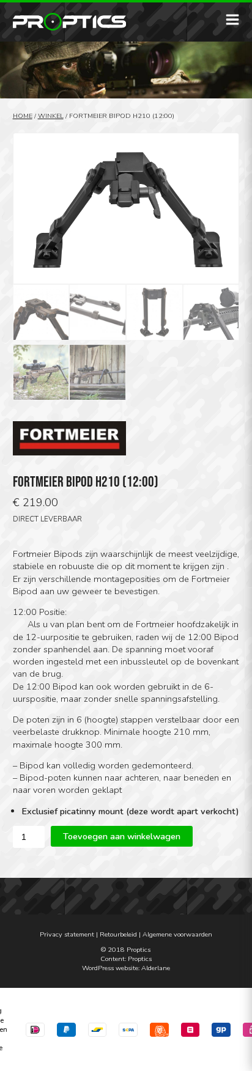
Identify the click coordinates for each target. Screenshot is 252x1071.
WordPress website (110, 968)
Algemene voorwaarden (177, 934)
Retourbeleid (118, 934)
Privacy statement (67, 934)
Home (22, 115)
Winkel (51, 115)
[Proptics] (69, 22)
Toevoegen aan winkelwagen (121, 836)
